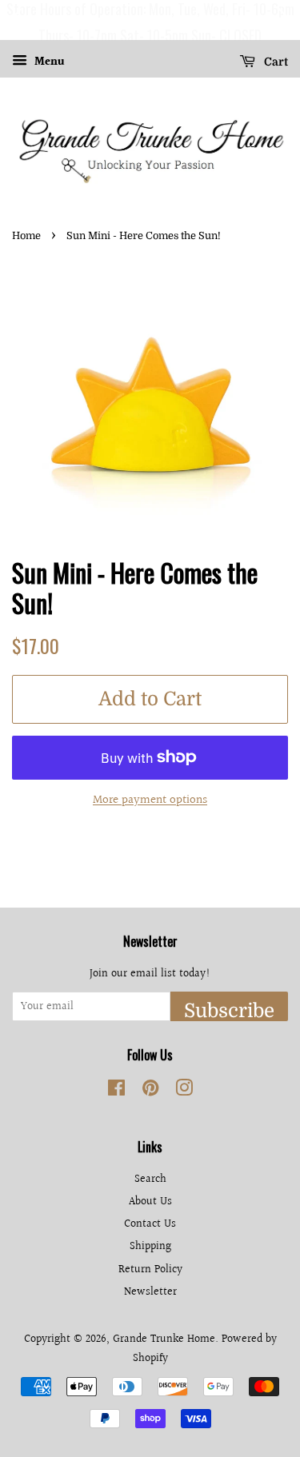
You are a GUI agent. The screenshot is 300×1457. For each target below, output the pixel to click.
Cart (275, 61)
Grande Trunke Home (164, 1339)
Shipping (150, 1246)
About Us (150, 1201)
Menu (48, 62)
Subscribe (229, 1010)
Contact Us (150, 1224)
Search (150, 1179)
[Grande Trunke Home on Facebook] (116, 1091)
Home (26, 236)
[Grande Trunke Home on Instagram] (184, 1091)
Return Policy (150, 1269)
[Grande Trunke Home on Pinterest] (150, 1091)
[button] (15, 20)
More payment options (150, 800)
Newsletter (150, 1292)
